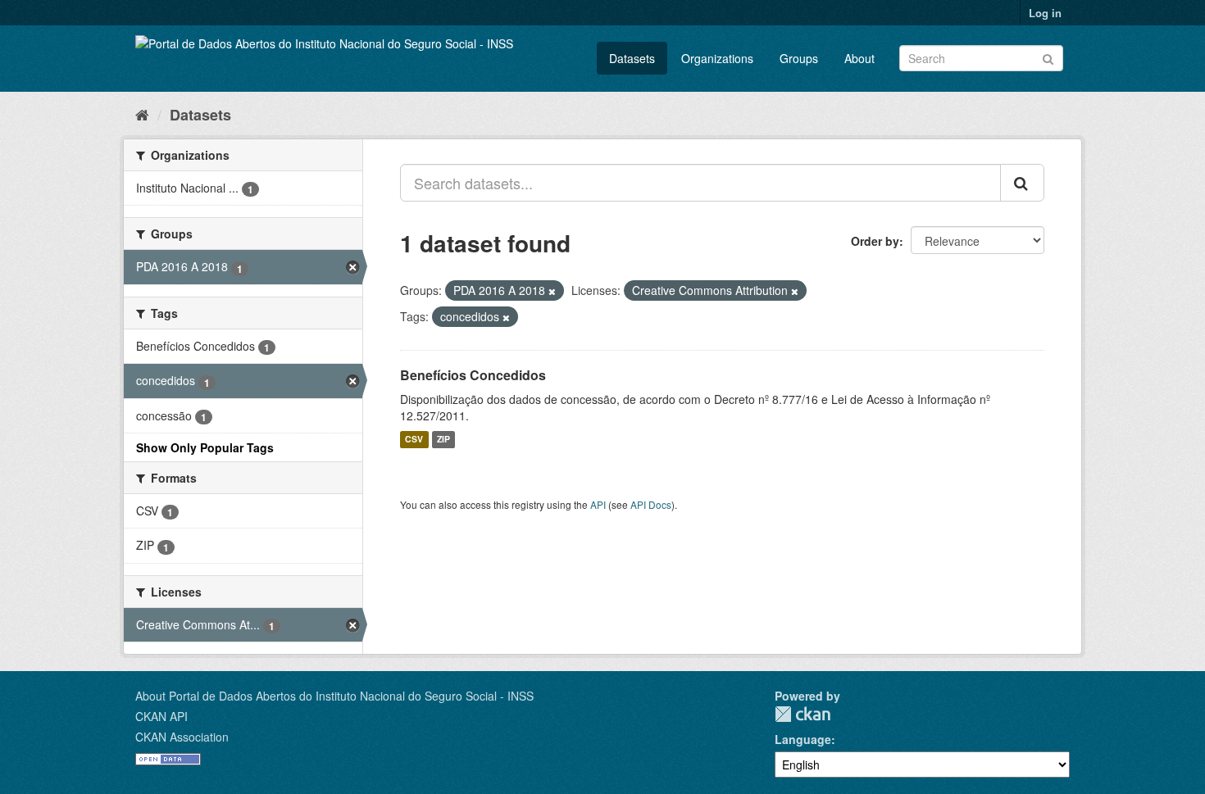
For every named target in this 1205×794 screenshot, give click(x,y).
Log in (1045, 12)
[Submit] (1048, 57)
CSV (414, 439)
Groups (799, 58)
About (859, 58)
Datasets (632, 58)
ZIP (443, 439)
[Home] (142, 114)
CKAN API (161, 716)
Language (803, 739)
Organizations (717, 58)
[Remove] (552, 290)
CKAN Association (182, 736)
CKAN (802, 714)
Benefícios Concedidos (473, 374)
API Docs (650, 504)
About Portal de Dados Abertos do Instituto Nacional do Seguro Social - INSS (334, 695)
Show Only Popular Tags (205, 447)
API (598, 504)
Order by (875, 241)
